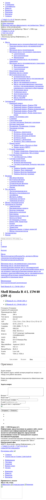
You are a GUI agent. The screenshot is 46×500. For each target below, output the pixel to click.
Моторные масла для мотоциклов (19, 269)
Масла (3, 256)
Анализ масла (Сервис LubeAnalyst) (18, 456)
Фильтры (19, 256)
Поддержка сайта (7, 451)
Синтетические (21, 283)
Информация (10, 460)
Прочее (21, 260)
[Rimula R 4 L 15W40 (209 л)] (16, 301)
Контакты (8, 477)
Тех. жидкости (27, 256)
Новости (8, 473)
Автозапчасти (10, 256)
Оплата (7, 468)
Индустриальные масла (14, 277)
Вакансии (8, 475)
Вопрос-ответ (10, 466)
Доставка (8, 462)
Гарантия (8, 464)
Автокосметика (12, 260)
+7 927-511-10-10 (7, 33)
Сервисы (8, 454)
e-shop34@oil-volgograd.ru (10, 448)
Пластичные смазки (16, 275)
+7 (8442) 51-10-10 (7, 19)
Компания (9, 471)
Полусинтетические (8, 283)
